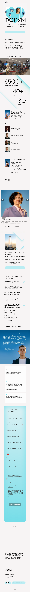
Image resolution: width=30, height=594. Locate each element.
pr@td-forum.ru (8, 578)
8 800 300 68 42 (9, 570)
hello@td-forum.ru (9, 574)
